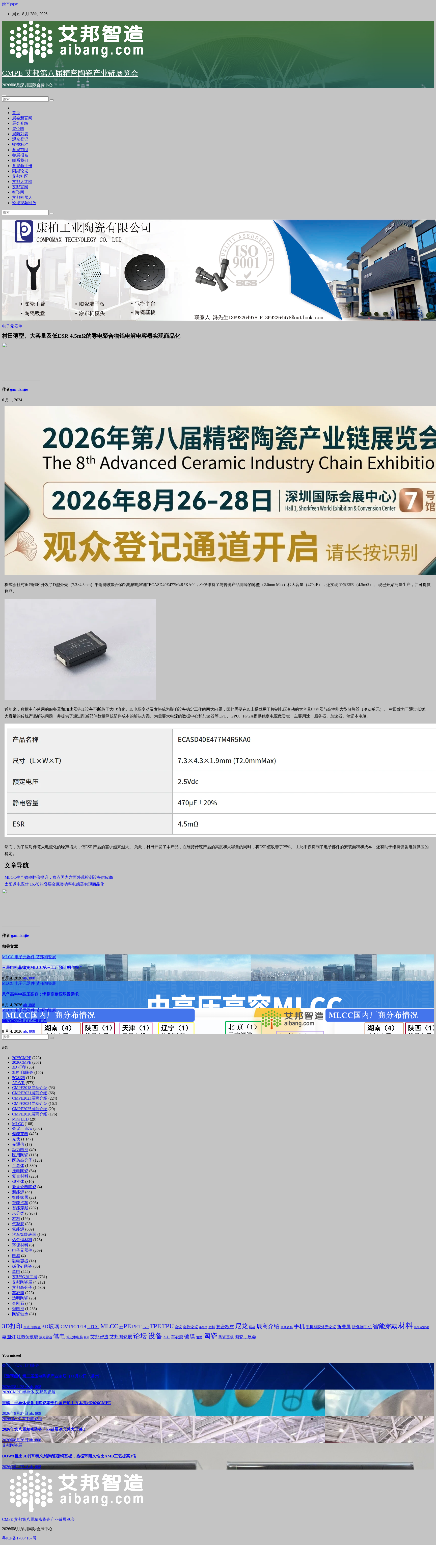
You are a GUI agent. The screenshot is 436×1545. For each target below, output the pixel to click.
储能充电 (20, 1134)
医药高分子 (22, 1160)
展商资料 (287, 1327)
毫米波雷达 (421, 1327)
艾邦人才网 (22, 181)
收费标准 (20, 144)
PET (137, 1326)
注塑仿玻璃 (27, 1337)
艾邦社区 (20, 176)
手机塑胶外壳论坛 (321, 1327)
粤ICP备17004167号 (19, 1538)
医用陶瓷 (20, 1155)
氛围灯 (9, 1336)
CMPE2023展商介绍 (29, 1098)
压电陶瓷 (20, 1171)
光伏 (16, 1139)
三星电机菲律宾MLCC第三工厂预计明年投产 (42, 967)
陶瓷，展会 (245, 1337)
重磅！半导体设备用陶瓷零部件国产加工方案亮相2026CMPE (56, 1403)
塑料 (211, 1327)
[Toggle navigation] (4, 95)
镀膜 (189, 1337)
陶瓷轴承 (20, 1314)
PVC (146, 1327)
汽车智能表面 (24, 1234)
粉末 (86, 1337)
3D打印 (12, 1326)
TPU (168, 1326)
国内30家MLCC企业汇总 (24, 1021)
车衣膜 (18, 1293)
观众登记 (20, 139)
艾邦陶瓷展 (46, 957)
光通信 (18, 1144)
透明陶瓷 (20, 1298)
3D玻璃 (51, 1326)
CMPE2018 (73, 1326)
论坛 (140, 1336)
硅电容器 (20, 1261)
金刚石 (18, 1303)
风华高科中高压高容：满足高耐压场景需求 (40, 994)
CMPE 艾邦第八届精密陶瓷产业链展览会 (70, 73)
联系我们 (20, 160)
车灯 (167, 1337)
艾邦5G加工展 (24, 1277)
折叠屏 (344, 1326)
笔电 (16, 1271)
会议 (178, 1327)
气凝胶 (18, 1224)
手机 (299, 1326)
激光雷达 (45, 1337)
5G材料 (18, 1078)
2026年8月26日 (15, 1440)
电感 (16, 1256)
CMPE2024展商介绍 (29, 1103)
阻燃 (199, 1337)
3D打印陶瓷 (22, 1072)
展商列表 (20, 134)
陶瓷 (210, 1336)
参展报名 (20, 155)
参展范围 (20, 150)
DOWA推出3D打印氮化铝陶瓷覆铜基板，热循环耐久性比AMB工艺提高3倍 (69, 1456)
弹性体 (18, 1181)
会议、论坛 (22, 1128)
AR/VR (18, 1083)
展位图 (18, 128)
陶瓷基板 (226, 1337)
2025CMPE (21, 1058)
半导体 (18, 1165)
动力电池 (20, 1150)
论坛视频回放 (24, 203)
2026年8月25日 (15, 1466)
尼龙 (241, 1326)
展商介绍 (268, 1326)
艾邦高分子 (22, 1287)
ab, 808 (29, 978)
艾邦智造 (99, 1336)
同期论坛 (20, 171)
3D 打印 (19, 1067)
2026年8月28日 (15, 1386)
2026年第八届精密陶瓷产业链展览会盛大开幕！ (44, 1429)
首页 (16, 113)
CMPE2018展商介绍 (29, 1087)
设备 (155, 1336)
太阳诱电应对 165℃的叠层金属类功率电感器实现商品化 (54, 884)
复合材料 (20, 1176)
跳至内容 (10, 4)
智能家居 (20, 1197)
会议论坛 (190, 1327)
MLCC (8, 957)
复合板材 (225, 1326)
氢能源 (18, 1229)
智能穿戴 (20, 1208)
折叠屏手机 (362, 1327)
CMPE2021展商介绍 (29, 1093)
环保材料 (20, 1245)
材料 (16, 1218)
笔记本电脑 (74, 1337)
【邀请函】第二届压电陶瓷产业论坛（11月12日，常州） (52, 1376)
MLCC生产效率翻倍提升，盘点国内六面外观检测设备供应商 (59, 877)
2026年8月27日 (15, 1413)
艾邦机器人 (22, 197)
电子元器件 (12, 326)
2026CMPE (21, 1062)
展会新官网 (22, 118)
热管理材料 (22, 1240)
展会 (252, 1327)
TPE (155, 1326)
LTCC (93, 1326)
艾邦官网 (20, 187)
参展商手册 (22, 166)
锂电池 (18, 1309)
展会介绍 (20, 123)
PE (127, 1326)
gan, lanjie (19, 389)
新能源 (18, 1192)
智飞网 (18, 192)
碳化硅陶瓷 (22, 1266)
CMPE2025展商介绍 (29, 1109)
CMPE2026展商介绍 (29, 1114)
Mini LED (20, 1119)
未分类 (18, 1213)
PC (121, 1327)
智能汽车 (20, 1203)
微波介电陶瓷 (24, 1187)
